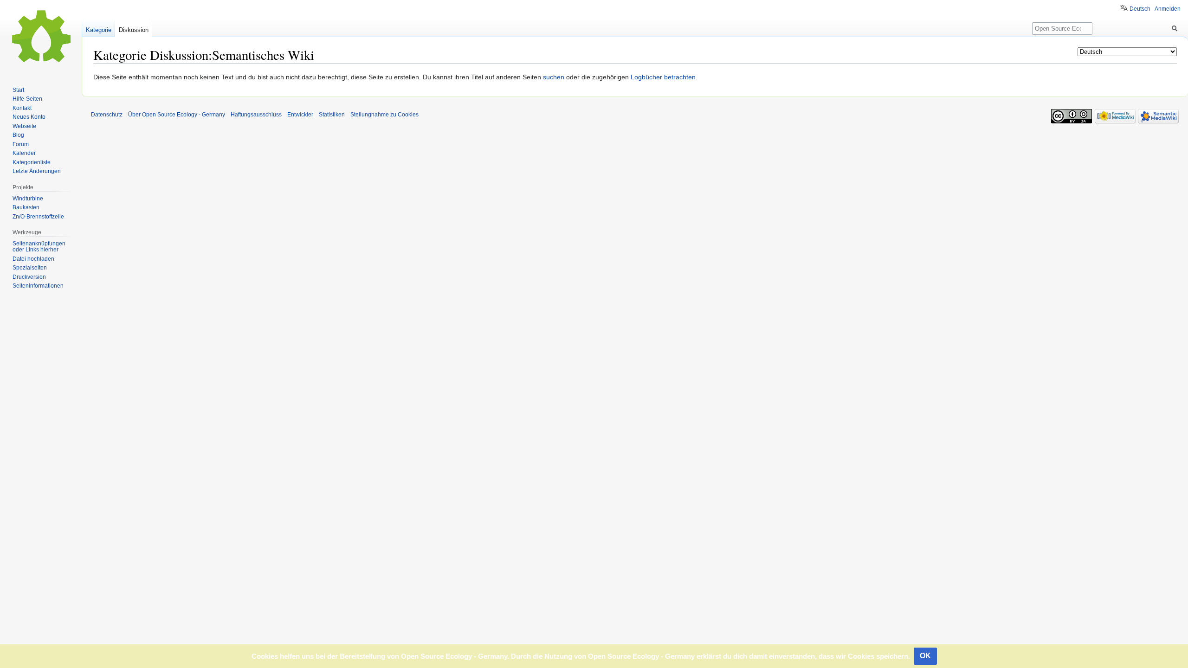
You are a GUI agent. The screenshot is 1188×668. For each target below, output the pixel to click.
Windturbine (28, 198)
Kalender (24, 153)
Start (18, 90)
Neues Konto (29, 117)
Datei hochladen (33, 259)
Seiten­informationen (38, 286)
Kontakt (22, 108)
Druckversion (29, 277)
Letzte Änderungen (37, 171)
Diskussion (133, 29)
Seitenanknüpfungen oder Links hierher (39, 246)
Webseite (24, 126)
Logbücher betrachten (663, 77)
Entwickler (300, 114)
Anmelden (1168, 9)
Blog (18, 135)
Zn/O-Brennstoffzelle (38, 216)
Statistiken (332, 114)
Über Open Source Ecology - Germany (176, 114)
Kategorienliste (32, 162)
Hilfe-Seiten (27, 99)
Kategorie (98, 29)
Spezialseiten (30, 267)
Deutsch (1140, 9)
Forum (21, 144)
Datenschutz (107, 114)
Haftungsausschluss (256, 114)
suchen (553, 77)
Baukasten (26, 207)
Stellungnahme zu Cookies (384, 114)
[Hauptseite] (41, 37)
